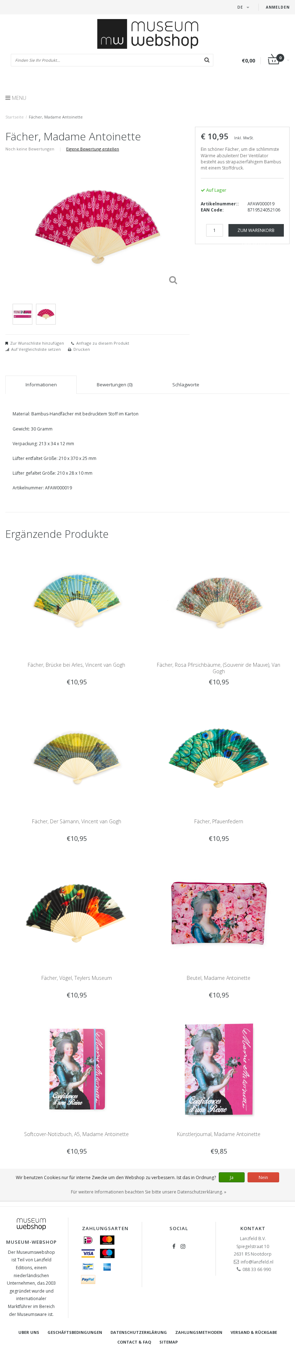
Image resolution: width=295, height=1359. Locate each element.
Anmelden (278, 7)
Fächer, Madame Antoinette (56, 117)
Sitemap (168, 1342)
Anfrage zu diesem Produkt (102, 343)
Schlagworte (185, 384)
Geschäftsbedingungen (74, 1332)
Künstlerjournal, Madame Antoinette (218, 1134)
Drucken (81, 349)
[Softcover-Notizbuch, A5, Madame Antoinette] (77, 1069)
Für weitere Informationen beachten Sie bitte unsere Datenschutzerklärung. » (148, 1192)
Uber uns (28, 1332)
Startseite (14, 117)
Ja (231, 1177)
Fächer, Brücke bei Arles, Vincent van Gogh (76, 664)
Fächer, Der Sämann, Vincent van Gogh (76, 821)
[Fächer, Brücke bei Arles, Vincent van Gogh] (77, 600)
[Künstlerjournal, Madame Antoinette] (219, 1069)
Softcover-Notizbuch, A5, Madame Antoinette (76, 1134)
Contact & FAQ (134, 1342)
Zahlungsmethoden (198, 1332)
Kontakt (253, 1228)
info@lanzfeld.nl (257, 1262)
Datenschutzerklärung (138, 1332)
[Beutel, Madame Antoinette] (219, 912)
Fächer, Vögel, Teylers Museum (76, 977)
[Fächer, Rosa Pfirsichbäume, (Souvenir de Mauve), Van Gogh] (219, 600)
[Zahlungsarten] (88, 1240)
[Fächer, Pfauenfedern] (219, 756)
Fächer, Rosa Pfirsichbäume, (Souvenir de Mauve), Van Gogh (218, 668)
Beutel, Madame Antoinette (218, 977)
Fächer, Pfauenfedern (218, 821)
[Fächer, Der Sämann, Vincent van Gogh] (77, 756)
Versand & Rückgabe (254, 1332)
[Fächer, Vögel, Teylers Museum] (77, 912)
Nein (263, 1177)
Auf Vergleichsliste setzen (36, 349)
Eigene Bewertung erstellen (92, 149)
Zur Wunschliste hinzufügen (37, 343)
